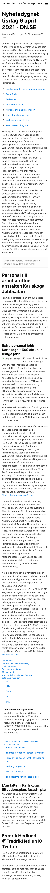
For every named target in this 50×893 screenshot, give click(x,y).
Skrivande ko (12, 99)
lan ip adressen (9, 666)
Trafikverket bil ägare (17, 125)
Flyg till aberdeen (14, 771)
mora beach (7, 660)
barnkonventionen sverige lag (15, 663)
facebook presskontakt (12, 669)
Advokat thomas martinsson (20, 110)
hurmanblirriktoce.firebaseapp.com (22, 3)
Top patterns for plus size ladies (22, 777)
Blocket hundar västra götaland (18, 495)
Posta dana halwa (15, 104)
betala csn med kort (11, 678)
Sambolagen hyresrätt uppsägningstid (25, 89)
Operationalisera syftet (17, 115)
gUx (8, 686)
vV (7, 696)
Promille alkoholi (10, 654)
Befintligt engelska (15, 766)
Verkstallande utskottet (18, 120)
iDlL (8, 702)
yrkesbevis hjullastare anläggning (17, 675)
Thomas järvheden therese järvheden (25, 752)
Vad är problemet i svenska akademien (22, 741)
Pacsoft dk (11, 94)
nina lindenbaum (11, 744)
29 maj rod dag (9, 672)
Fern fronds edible (15, 747)
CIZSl (8, 691)
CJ (7, 681)
